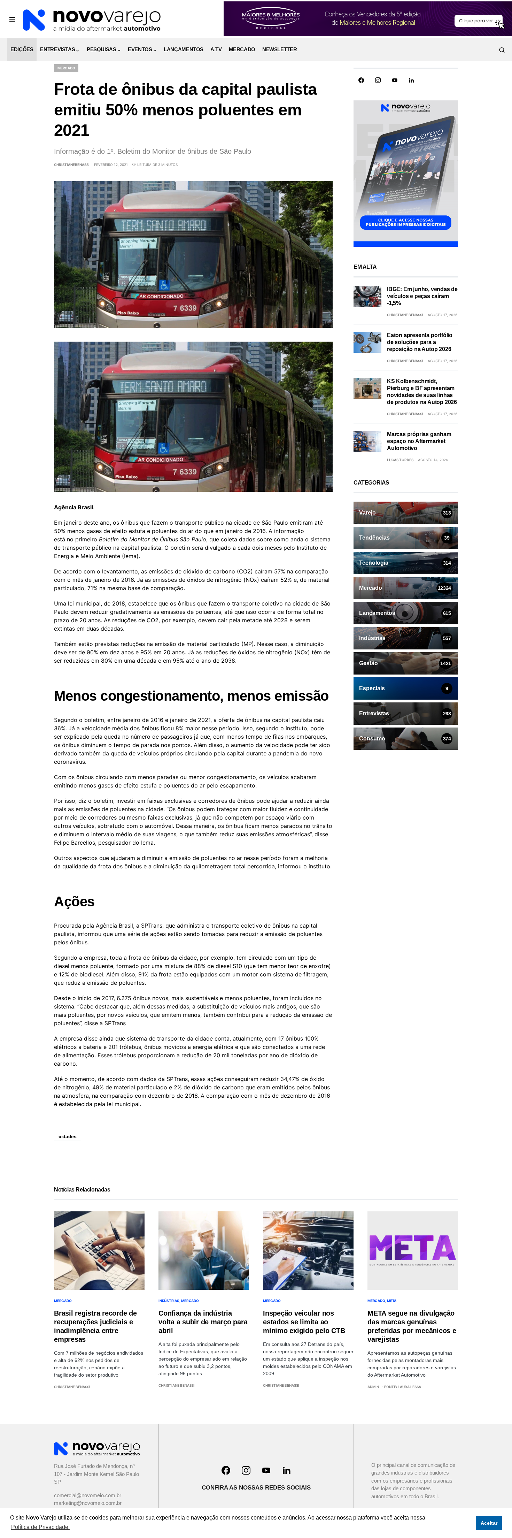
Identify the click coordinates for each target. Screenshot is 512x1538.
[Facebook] (361, 80)
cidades (68, 1136)
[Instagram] (378, 80)
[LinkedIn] (411, 80)
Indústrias (168, 1301)
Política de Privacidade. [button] (40, 1527)
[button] (12, 19)
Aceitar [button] (489, 1523)
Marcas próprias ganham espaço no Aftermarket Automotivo (419, 441)
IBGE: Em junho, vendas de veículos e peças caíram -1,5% (422, 296)
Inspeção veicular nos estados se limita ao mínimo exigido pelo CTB (304, 1321)
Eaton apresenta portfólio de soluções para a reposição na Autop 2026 (419, 342)
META (391, 1301)
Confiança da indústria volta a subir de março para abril (202, 1321)
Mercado (66, 68)
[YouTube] (394, 80)
